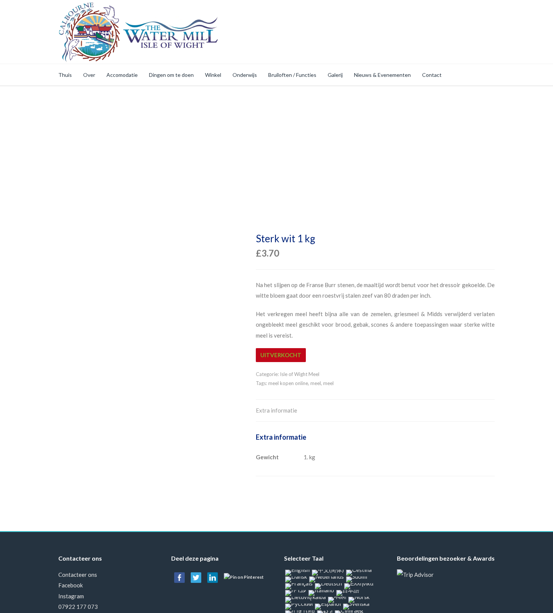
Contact (432, 75)
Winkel (213, 75)
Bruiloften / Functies (292, 75)
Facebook (70, 585)
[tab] (276, 411)
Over (89, 75)
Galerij (335, 75)
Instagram (71, 596)
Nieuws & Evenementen (382, 75)
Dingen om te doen (171, 75)
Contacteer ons (77, 574)
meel (315, 383)
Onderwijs (244, 75)
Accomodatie (122, 75)
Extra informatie (276, 410)
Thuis (65, 75)
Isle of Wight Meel (299, 374)
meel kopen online (288, 383)
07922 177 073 (78, 606)
